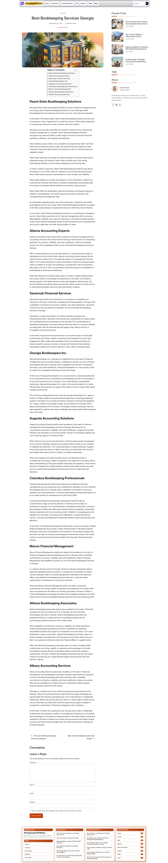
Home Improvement (122, 847)
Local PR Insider (67, 3)
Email (32, 793)
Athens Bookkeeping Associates (61, 92)
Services (62, 13)
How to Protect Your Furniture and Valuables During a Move (136, 23)
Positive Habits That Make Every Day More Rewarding (136, 61)
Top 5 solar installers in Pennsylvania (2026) (134, 35)
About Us (27, 844)
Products (119, 851)
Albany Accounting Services (59, 94)
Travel (119, 858)
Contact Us (54, 3)
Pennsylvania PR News (34, 3)
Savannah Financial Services (59, 78)
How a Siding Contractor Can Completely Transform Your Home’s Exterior (97, 843)
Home (47, 3)
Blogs (96, 3)
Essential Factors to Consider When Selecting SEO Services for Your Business (69, 856)
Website (32, 802)
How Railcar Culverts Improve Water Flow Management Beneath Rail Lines (97, 838)
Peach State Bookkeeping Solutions (62, 73)
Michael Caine (71, 23)
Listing (82, 3)
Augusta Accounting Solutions (60, 84)
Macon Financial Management (60, 89)
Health (119, 854)
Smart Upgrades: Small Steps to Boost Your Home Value (99, 848)
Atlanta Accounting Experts (59, 76)
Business (119, 844)
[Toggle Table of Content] (75, 70)
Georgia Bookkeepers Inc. (58, 81)
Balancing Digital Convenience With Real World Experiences (137, 48)
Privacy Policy (28, 851)
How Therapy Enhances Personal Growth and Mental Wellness (68, 851)
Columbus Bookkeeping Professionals (63, 86)
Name (32, 785)
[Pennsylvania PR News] (22, 3)
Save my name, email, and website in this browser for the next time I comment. (57, 811)
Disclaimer (27, 854)
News (90, 3)
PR (77, 3)
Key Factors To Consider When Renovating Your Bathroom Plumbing (99, 857)
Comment (33, 762)
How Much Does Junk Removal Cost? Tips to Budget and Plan (98, 853)
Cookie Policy (28, 857)
